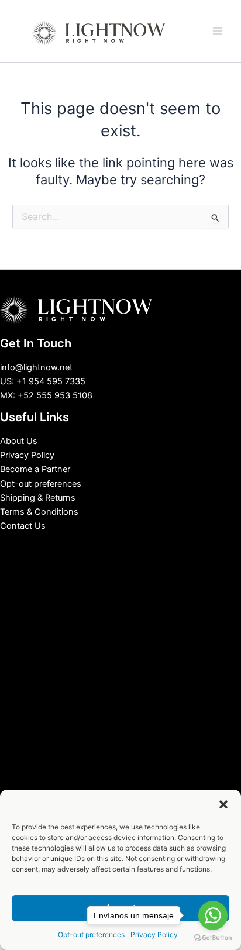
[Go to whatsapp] (213, 915)
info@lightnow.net (36, 367)
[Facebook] (94, 546)
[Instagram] (129, 546)
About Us (18, 441)
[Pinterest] (147, 546)
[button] (223, 804)
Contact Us (23, 526)
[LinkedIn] (111, 546)
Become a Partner (35, 469)
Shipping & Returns (37, 498)
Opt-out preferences (40, 484)
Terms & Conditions (39, 512)
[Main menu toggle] (217, 31)
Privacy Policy (27, 455)
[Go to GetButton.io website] (213, 938)
